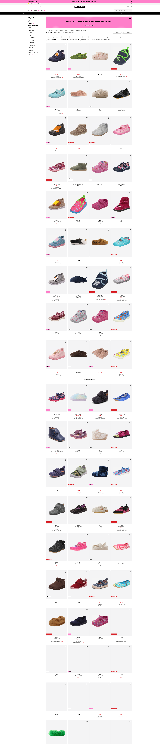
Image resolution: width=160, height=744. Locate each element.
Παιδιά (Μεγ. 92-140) (59, 30)
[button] (117, 33)
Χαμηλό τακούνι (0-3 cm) (81, 30)
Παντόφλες (72, 30)
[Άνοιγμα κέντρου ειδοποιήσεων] (124, 7)
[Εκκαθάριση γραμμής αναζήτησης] (131, 10)
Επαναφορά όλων (106, 39)
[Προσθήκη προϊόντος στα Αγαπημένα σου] (65, 44)
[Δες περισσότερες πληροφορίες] (57, 78)
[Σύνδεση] (121, 7)
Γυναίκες (30, 6)
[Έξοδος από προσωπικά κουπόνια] (117, 7)
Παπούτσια (66, 30)
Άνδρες (35, 6)
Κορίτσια (51, 30)
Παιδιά (40, 6)
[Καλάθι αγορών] (131, 7)
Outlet (31, 3)
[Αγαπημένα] (128, 7)
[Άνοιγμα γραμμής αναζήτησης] (114, 10)
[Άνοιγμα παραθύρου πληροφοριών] (131, 1)
